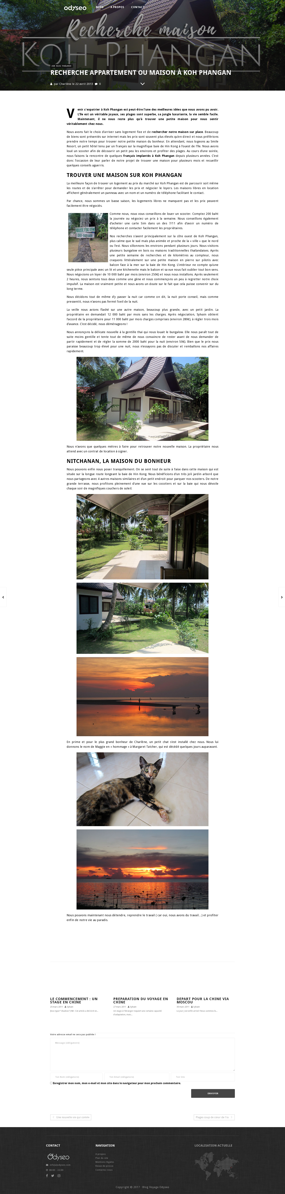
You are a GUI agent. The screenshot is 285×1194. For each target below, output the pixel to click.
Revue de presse (104, 1166)
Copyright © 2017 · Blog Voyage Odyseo (142, 1187)
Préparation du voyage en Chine (140, 1000)
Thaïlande (66, 66)
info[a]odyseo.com (60, 1165)
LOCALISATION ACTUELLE (213, 1145)
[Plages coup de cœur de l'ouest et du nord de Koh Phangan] (281, 597)
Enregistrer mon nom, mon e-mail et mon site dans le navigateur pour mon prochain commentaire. (117, 1083)
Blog (100, 7)
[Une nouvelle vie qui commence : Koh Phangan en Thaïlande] (3, 597)
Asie (53, 66)
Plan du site (101, 1158)
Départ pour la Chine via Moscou (203, 1000)
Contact (138, 7)
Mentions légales (104, 1162)
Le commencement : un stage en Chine (74, 1000)
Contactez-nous (104, 1170)
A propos (117, 7)
